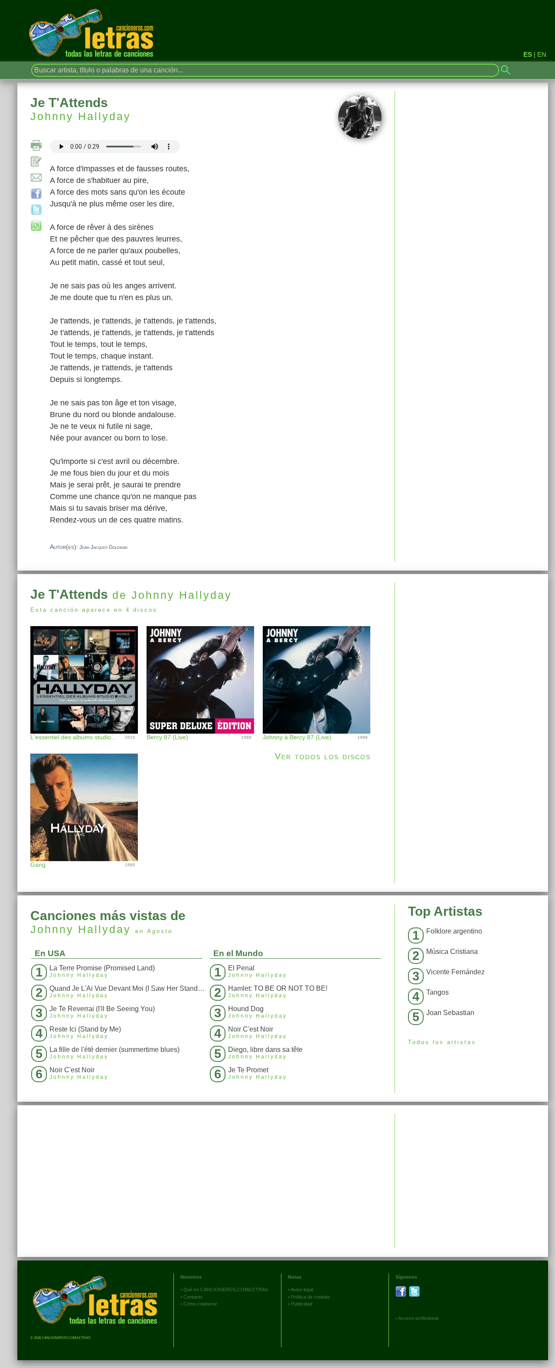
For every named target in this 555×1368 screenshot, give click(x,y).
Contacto (192, 1296)
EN (541, 54)
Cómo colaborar (200, 1303)
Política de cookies (310, 1296)
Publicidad (301, 1303)
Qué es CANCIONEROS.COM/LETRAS (225, 1289)
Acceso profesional (418, 1318)
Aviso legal (302, 1289)
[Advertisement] (471, 643)
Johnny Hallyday (80, 116)
